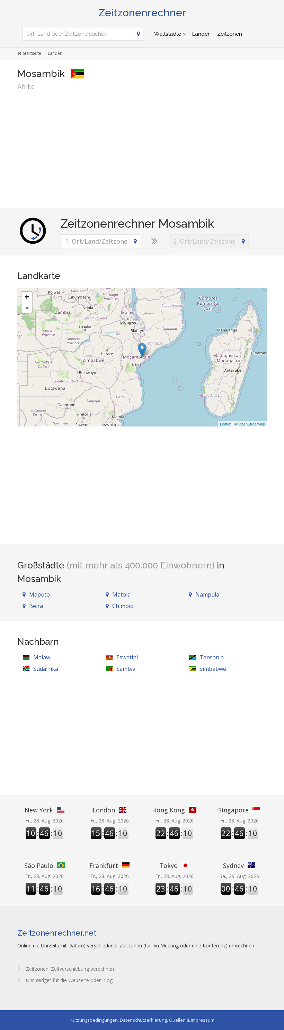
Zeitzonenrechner (142, 13)
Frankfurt (103, 865)
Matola (121, 594)
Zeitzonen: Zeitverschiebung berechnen (69, 968)
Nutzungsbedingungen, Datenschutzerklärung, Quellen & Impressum (142, 1020)
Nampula (207, 594)
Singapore (233, 810)
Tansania (211, 657)
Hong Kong (168, 810)
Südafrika (45, 669)
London (103, 810)
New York (39, 810)
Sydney (233, 865)
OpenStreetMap (251, 424)
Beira (36, 606)
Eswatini (127, 657)
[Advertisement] (142, 148)
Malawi (42, 657)
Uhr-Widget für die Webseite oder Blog (69, 980)
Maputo (39, 594)
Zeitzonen (229, 34)
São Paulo (38, 865)
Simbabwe (212, 669)
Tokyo (168, 865)
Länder (201, 34)
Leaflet (225, 424)
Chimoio (123, 606)
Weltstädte (167, 34)
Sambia (125, 669)
